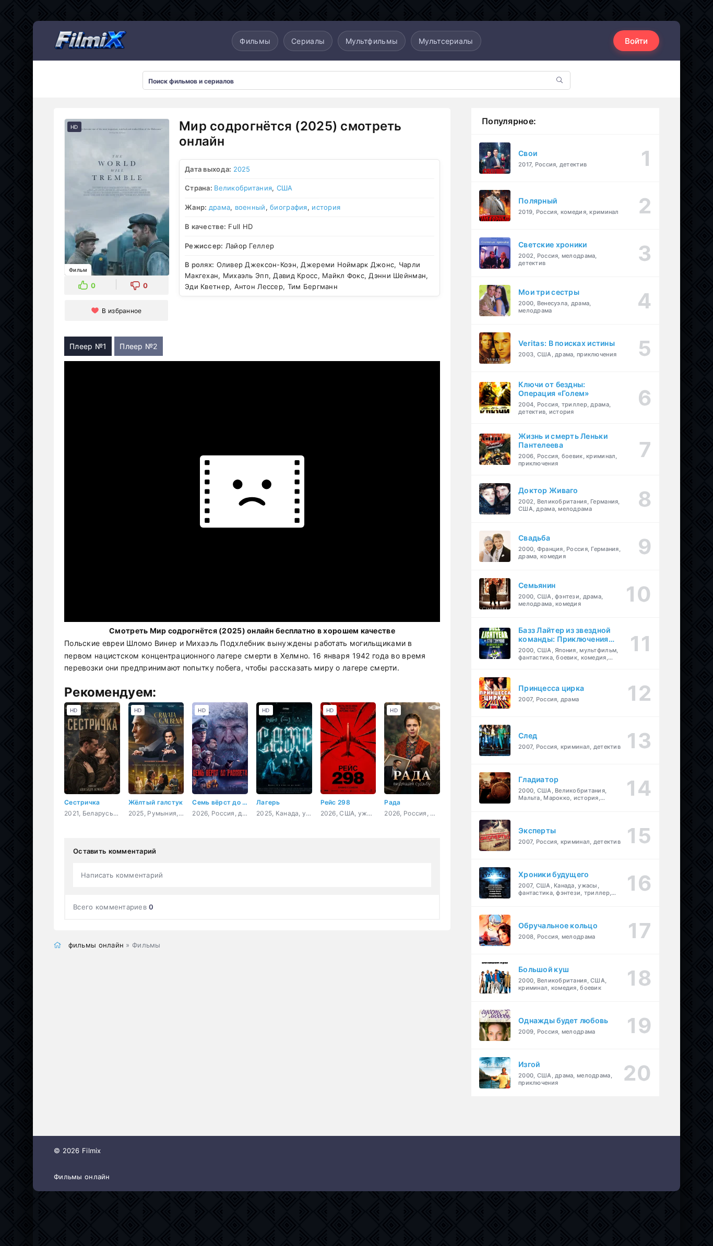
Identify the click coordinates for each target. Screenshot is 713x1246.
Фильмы (255, 41)
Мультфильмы (372, 41)
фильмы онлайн (96, 945)
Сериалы (308, 41)
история (326, 207)
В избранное (121, 311)
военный (250, 207)
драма (219, 207)
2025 (242, 169)
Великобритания (243, 188)
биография (288, 207)
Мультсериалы (446, 41)
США (285, 188)
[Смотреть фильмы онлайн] (90, 40)
